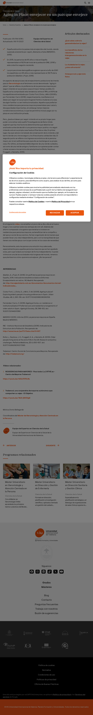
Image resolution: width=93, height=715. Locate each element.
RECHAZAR (55, 213)
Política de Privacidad (61, 202)
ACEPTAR (75, 213)
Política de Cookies (36, 202)
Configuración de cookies (17, 212)
